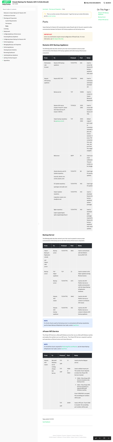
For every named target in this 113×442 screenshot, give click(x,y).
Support (69, 435)
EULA (81, 435)
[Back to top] (104, 438)
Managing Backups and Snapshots (12, 44)
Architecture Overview (9, 15)
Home (54, 435)
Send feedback (46, 422)
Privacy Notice (66, 437)
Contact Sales (75, 435)
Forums (64, 435)
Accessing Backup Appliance (11, 36)
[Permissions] (100, 438)
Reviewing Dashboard (9, 52)
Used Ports (76, 325)
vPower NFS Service (103, 19)
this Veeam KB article (58, 39)
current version (52, 16)
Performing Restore (9, 47)
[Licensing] (108, 438)
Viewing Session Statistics (10, 50)
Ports (6, 26)
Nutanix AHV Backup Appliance (103, 13)
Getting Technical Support (10, 57)
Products (59, 435)
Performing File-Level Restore (69, 346)
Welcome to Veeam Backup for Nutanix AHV (15, 13)
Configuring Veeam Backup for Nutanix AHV (15, 39)
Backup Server (102, 17)
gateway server (60, 121)
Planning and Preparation (10, 18)
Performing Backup (8, 42)
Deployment (7, 31)
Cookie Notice (82, 437)
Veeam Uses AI (74, 437)
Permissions (8, 23)
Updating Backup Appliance (11, 55)
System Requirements (11, 20)
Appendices (7, 60)
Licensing (6, 28)
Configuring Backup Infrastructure (12, 34)
